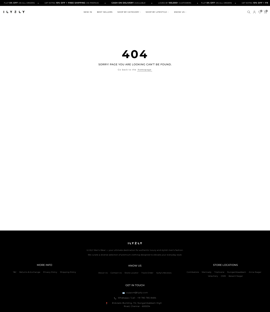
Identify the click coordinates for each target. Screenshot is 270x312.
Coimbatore (193, 272)
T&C (15, 272)
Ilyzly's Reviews (164, 273)
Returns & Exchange (29, 272)
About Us (103, 273)
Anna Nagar (255, 272)
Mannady (207, 272)
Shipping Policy (68, 272)
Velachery (213, 276)
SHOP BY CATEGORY (128, 12)
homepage (144, 69)
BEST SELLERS (104, 12)
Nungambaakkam (236, 272)
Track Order (147, 273)
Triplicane (219, 272)
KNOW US (179, 12)
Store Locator (132, 273)
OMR (223, 276)
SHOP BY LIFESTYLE (156, 12)
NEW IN (88, 12)
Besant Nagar (236, 276)
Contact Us (116, 273)
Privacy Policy (50, 272)
